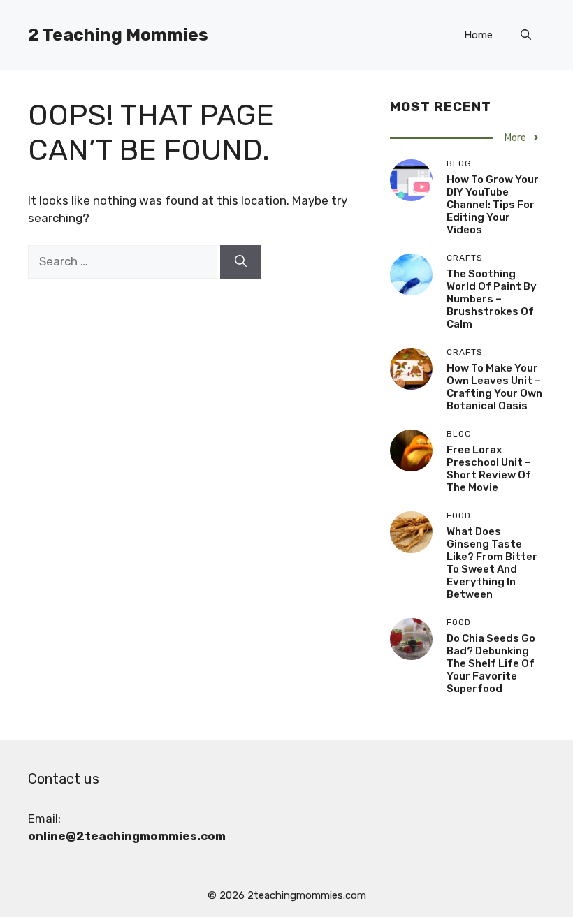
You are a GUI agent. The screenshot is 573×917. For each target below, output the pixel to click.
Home (478, 35)
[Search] (240, 262)
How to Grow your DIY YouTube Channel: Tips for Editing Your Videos (493, 204)
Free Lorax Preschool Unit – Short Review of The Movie (489, 468)
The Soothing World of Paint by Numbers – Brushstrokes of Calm (492, 298)
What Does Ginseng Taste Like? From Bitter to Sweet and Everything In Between (492, 563)
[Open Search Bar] (526, 35)
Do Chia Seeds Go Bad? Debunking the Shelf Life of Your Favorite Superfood (491, 663)
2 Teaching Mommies (118, 34)
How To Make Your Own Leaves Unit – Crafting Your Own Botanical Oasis (494, 387)
